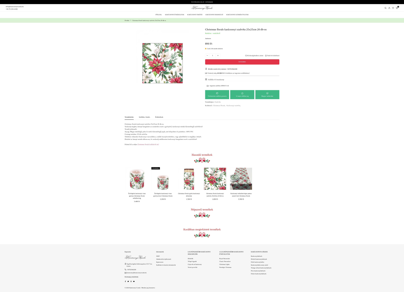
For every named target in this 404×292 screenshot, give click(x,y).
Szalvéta (218, 102)
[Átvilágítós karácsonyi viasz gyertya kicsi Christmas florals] (163, 179)
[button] (397, 7)
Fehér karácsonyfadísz (257, 262)
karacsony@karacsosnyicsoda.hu (137, 272)
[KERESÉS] (385, 7)
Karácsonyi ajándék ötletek (237, 14)
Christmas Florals (219, 105)
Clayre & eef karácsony (195, 264)
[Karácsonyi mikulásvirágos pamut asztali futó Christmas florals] (241, 179)
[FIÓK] (389, 7)
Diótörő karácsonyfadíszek (259, 259)
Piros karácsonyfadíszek (258, 271)
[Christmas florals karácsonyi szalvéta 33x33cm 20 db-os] (215, 179)
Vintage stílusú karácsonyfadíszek (261, 268)
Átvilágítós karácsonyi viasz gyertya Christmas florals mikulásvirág (137, 196)
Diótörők (190, 258)
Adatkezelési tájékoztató (163, 259)
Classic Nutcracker (225, 261)
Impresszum (159, 262)
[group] (162, 57)
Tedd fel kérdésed (273, 55)
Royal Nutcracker (224, 258)
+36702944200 (131, 269)
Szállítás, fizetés (144, 117)
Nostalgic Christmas (225, 267)
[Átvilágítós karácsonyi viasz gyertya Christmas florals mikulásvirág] (137, 179)
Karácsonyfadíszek (256, 256)
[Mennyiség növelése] (218, 56)
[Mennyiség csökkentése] (207, 56)
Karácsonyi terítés (194, 14)
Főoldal (158, 14)
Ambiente (208, 38)
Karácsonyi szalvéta (233, 105)
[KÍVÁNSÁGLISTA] (393, 7)
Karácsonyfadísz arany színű (259, 265)
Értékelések (159, 117)
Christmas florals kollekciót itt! (148, 144)
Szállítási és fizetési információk (166, 265)
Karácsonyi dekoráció (214, 14)
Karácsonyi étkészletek (174, 14)
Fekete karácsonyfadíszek (258, 274)
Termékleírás (129, 117)
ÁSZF (158, 256)
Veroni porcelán (192, 267)
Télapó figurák (192, 261)
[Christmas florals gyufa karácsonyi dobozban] (189, 179)
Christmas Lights (224, 264)
